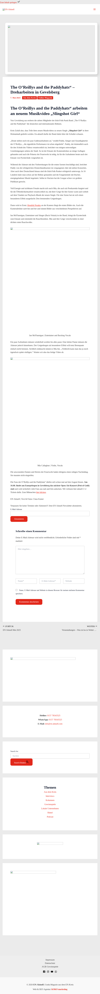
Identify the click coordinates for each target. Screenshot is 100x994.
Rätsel (50, 813)
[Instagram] (48, 971)
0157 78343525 (53, 715)
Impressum (50, 960)
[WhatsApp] (56, 971)
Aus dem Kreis (29, 98)
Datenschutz (50, 963)
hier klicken (41, 492)
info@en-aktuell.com (53, 724)
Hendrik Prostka (34, 205)
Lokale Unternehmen (50, 808)
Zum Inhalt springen (8, 2)
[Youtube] (52, 971)
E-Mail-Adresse (16, 509)
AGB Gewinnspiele (50, 967)
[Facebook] (44, 971)
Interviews (50, 796)
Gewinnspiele (50, 804)
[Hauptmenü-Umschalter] (94, 9)
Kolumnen (50, 800)
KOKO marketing (59, 989)
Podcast (50, 817)
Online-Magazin (45, 98)
